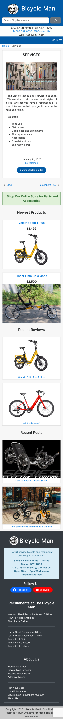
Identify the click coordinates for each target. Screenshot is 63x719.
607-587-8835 (23, 31)
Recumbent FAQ (47, 184)
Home (5, 45)
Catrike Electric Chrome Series (31, 480)
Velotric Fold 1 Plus (31, 222)
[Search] (55, 20)
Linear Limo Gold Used (31, 276)
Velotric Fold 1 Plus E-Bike (31, 377)
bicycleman (31, 162)
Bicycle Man (37, 8)
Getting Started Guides (31, 170)
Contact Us (43, 31)
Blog (9, 184)
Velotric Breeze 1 (31, 423)
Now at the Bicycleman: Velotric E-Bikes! (31, 527)
